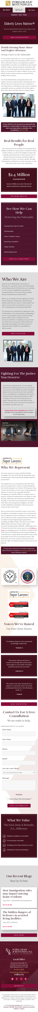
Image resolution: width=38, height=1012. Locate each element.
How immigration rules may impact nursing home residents (17, 893)
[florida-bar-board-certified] (9, 584)
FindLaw (22, 1008)
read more (7, 905)
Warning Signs (8, 231)
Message (5, 778)
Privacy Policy (18, 1007)
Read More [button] (19, 935)
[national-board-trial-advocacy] (27, 584)
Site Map (12, 1007)
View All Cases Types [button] (19, 259)
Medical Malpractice (10, 252)
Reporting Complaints (11, 242)
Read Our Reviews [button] (19, 704)
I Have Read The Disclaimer (20, 799)
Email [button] (20, 10)
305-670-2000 (24, 130)
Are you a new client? (10, 768)
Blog (25, 14)
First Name (6, 730)
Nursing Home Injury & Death (13, 226)
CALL (32, 10)
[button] (6, 9)
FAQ (20, 14)
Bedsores (14, 922)
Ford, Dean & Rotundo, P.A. (15, 1005)
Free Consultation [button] (20, 37)
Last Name (6, 739)
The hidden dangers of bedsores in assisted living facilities (17, 915)
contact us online (26, 550)
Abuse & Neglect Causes (12, 236)
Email (5, 759)
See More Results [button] (19, 196)
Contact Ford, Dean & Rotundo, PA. (16, 410)
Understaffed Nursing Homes (21, 900)
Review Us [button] (19, 986)
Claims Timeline (9, 247)
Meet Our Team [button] (18, 333)
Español (14, 14)
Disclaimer (19, 794)
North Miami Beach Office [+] (20, 972)
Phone (4, 749)
